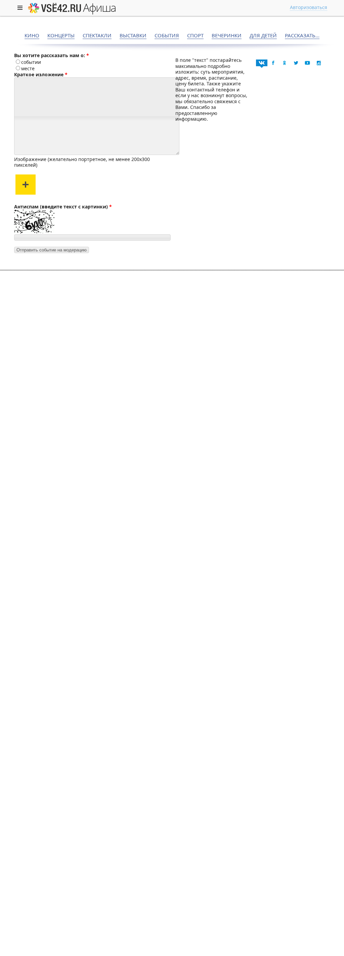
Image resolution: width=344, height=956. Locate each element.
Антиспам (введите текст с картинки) (61, 206)
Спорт (195, 36)
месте (28, 68)
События (167, 36)
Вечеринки (227, 36)
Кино (32, 36)
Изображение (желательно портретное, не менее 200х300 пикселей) (82, 162)
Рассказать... (302, 36)
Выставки (133, 36)
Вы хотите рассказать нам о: (49, 55)
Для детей (263, 36)
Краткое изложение (38, 74)
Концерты (61, 36)
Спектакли (97, 36)
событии (31, 62)
